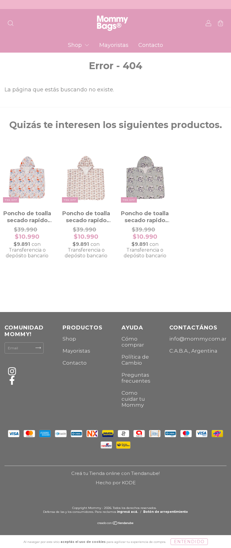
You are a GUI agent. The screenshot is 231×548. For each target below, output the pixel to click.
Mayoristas (113, 45)
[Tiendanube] (115, 524)
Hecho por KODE (116, 482)
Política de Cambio (135, 360)
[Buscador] (11, 23)
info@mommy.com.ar (197, 339)
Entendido (189, 541)
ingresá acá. (127, 512)
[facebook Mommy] (12, 381)
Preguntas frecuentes (136, 378)
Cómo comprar (133, 342)
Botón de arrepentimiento (165, 512)
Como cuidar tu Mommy (133, 399)
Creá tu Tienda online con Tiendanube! (115, 473)
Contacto (150, 45)
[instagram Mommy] (12, 372)
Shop (75, 45)
